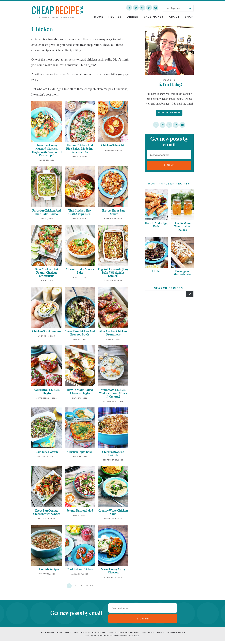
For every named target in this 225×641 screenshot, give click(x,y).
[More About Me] (169, 50)
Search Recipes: (169, 288)
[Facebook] (129, 8)
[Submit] (190, 8)
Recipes (115, 16)
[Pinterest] (136, 8)
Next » (90, 586)
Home (98, 16)
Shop (189, 16)
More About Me (168, 113)
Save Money (153, 16)
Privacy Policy (156, 632)
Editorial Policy (176, 632)
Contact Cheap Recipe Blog (124, 632)
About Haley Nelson (85, 632)
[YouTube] (155, 8)
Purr (137, 635)
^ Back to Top (47, 632)
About (174, 16)
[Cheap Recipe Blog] (57, 12)
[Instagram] (142, 8)
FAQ (144, 632)
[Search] (189, 294)
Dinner (132, 16)
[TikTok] (149, 8)
